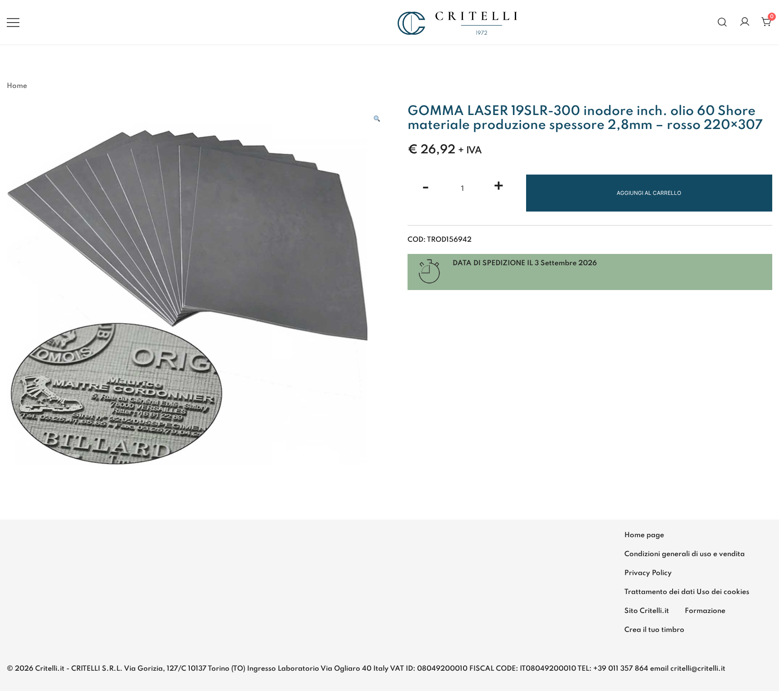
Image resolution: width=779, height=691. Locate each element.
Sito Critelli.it (646, 611)
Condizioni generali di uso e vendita (684, 554)
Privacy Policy (648, 573)
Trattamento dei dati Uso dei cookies (686, 592)
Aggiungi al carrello (649, 192)
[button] (376, 119)
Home (17, 86)
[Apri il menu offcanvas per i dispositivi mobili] (13, 22)
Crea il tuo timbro (654, 630)
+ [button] (498, 187)
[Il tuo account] (744, 22)
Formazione (705, 611)
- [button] (426, 187)
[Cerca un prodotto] (722, 22)
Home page (644, 535)
